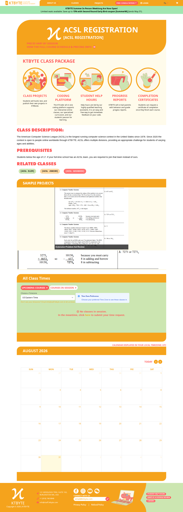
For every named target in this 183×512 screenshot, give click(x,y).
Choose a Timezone (29, 293)
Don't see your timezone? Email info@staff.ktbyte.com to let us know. (48, 302)
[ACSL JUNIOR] (50, 171)
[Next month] (160, 362)
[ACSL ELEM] (27, 171)
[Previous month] (156, 362)
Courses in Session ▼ (63, 287)
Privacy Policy (80, 504)
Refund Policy (97, 504)
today (148, 361)
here (87, 315)
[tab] (35, 287)
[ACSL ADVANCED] (75, 171)
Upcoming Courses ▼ (35, 287)
